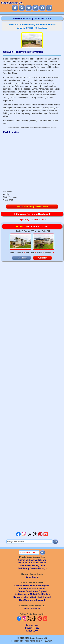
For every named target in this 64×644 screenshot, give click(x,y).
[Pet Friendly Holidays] (35, 7)
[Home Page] (15, 7)
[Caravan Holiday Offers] (29, 7)
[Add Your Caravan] (42, 7)
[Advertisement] (32, 397)
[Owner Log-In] (49, 7)
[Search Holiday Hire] (22, 7)
